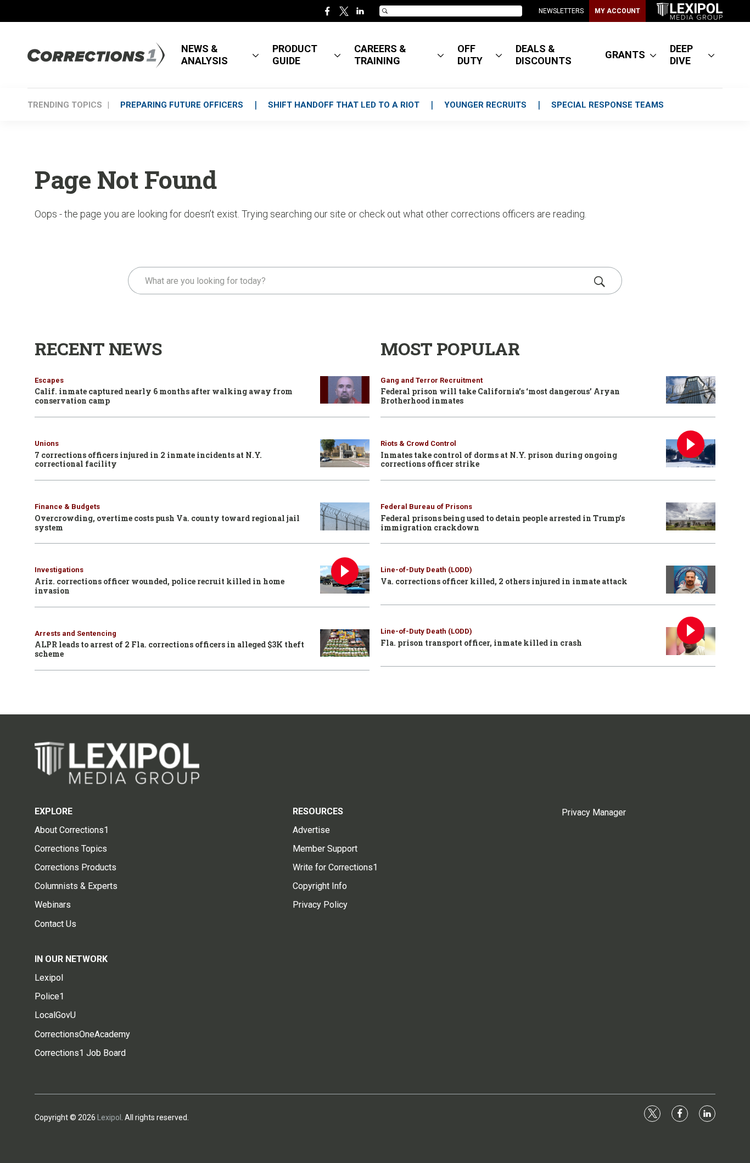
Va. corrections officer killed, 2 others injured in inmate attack (504, 581)
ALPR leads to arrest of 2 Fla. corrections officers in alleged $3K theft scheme (169, 649)
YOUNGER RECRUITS (485, 105)
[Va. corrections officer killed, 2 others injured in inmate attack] (690, 580)
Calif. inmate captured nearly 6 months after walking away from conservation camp (164, 396)
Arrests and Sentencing (75, 633)
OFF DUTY (470, 54)
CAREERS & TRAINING (380, 54)
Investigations (59, 570)
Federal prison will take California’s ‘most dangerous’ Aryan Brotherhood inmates (500, 396)
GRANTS (625, 54)
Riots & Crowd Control (418, 443)
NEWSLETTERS (561, 11)
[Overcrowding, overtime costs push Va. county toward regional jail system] (345, 516)
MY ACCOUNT (617, 11)
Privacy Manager (594, 812)
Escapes (49, 380)
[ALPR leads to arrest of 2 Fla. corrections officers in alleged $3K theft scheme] (345, 643)
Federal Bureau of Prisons (426, 506)
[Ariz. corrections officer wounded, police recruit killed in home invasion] (345, 580)
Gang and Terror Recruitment (431, 380)
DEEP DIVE (681, 54)
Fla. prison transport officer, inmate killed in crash (481, 643)
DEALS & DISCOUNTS (544, 54)
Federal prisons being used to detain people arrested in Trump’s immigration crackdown (502, 523)
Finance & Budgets (67, 506)
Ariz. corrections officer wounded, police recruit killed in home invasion (159, 586)
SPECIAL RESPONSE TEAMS (607, 105)
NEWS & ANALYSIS (204, 54)
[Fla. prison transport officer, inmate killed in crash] (690, 641)
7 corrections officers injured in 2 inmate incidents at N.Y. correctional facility (148, 459)
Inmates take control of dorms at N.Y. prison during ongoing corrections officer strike (498, 459)
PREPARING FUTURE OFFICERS (181, 105)
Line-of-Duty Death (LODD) (426, 570)
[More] (256, 55)
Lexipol (109, 1117)
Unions (47, 443)
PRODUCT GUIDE (294, 54)
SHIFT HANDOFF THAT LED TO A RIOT (343, 105)
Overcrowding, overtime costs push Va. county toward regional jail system (167, 523)
